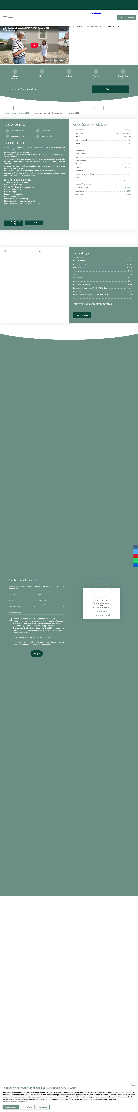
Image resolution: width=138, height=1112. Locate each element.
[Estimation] (114, 18)
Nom (39, 594)
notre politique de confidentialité (15, 1101)
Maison (13, 113)
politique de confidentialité (41, 644)
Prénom (12, 594)
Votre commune (15, 607)
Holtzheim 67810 (24, 113)
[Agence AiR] (98, 18)
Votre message (15, 613)
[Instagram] (101, 4)
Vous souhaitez (42, 605)
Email (11, 600)
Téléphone (42, 600)
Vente (6, 113)
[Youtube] (106, 4)
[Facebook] (97, 4)
